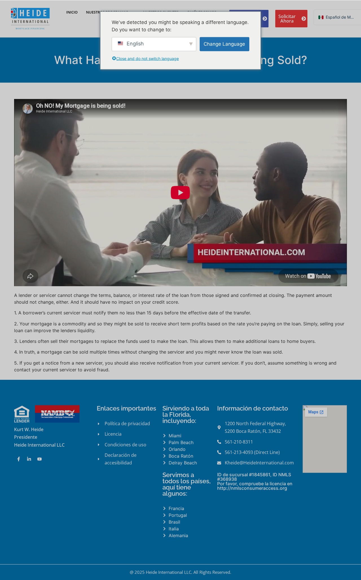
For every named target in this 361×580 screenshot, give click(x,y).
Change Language (224, 44)
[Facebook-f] (18, 459)
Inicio (72, 12)
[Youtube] (39, 459)
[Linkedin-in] (29, 459)
